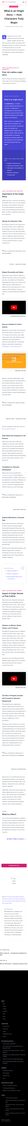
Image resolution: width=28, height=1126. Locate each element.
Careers (4, 1031)
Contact (4, 1036)
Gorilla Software (6, 1073)
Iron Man (7, 901)
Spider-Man (18, 901)
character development (8, 475)
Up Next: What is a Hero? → (16, 839)
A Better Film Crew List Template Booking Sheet (13, 1059)
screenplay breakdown (10, 429)
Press (4, 1013)
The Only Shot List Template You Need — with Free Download (13, 1051)
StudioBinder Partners (7, 1034)
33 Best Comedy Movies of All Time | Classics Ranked (15, 1113)
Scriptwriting (14, 6)
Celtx (4, 1078)
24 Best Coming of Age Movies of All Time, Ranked (15, 1109)
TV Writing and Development (9, 1088)
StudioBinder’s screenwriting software (12, 346)
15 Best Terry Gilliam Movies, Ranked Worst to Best (15, 1101)
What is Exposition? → (13, 571)
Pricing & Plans (6, 1026)
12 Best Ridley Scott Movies (12, 1098)
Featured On (5, 1028)
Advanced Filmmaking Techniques (10, 1085)
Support (4, 1006)
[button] (14, 307)
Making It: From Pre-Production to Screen (11, 1090)
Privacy (4, 1019)
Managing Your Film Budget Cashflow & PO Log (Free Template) (14, 1055)
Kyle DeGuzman (10, 26)
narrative (4, 484)
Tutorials (4, 1008)
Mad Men (12, 901)
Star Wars (23, 901)
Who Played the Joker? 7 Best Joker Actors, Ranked (15, 1105)
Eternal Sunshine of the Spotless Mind (13, 899)
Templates (5, 1011)
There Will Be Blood (7, 903)
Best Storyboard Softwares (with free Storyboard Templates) (13, 1062)
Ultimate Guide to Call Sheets (9, 1043)
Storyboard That (6, 1075)
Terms (4, 1016)
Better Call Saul (8, 896)
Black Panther (16, 896)
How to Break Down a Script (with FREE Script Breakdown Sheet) (13, 1047)
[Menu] (26, 2)
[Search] (23, 2)
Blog (4, 1003)
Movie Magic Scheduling (8, 1070)
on (18, 26)
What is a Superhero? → (13, 574)
